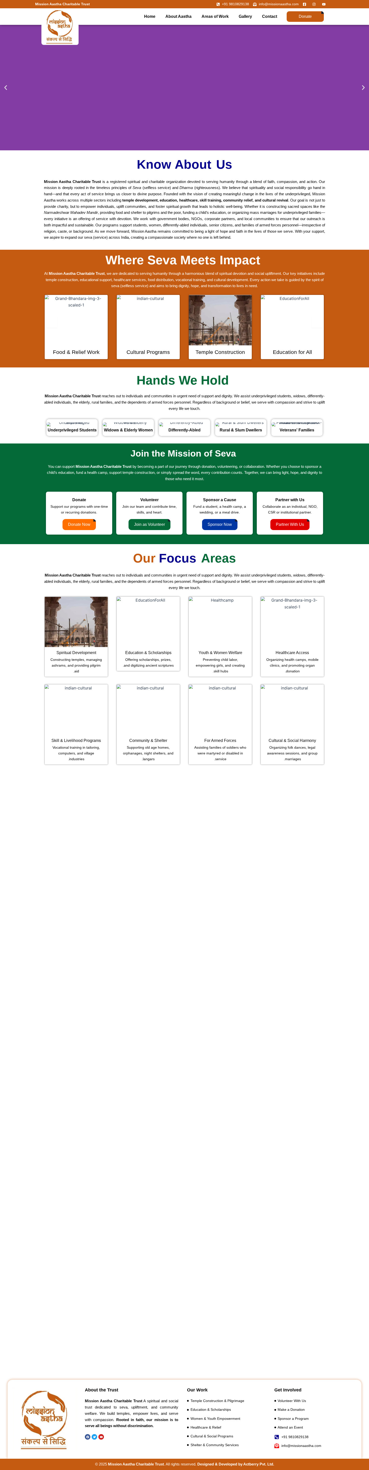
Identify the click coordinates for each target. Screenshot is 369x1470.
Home (149, 16)
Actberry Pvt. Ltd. (258, 1464)
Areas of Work (215, 16)
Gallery (245, 16)
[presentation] (51, 322)
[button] (6, 88)
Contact (269, 16)
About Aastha (178, 16)
